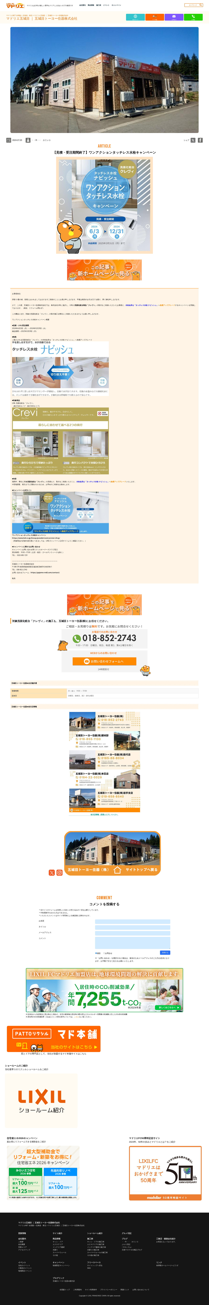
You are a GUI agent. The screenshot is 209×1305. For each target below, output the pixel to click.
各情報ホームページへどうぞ (167, 1265)
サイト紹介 (57, 1233)
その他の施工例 (93, 1255)
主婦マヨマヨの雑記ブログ (132, 1250)
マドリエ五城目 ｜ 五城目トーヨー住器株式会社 (51, 15)
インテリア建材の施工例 (96, 1247)
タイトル (42, 927)
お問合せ (108, 953)
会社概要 (21, 1244)
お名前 (41, 921)
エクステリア (58, 1244)
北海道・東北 (28, 15)
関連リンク (125, 1290)
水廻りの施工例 (93, 1250)
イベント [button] (106, 5)
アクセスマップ (24, 1250)
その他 (55, 1255)
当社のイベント (24, 1265)
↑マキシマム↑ (127, 1247)
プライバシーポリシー (108, 1290)
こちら (76, 1017)
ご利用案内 (77, 1290)
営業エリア (22, 1247)
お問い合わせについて (140, 1290)
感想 (99, 953)
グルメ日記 (126, 1233)
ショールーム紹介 (95, 1233)
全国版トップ (65, 1290)
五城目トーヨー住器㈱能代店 (64, 1281)
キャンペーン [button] (116, 5)
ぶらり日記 (126, 1244)
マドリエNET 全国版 (13, 15)
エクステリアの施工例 (95, 1244)
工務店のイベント (25, 1268)
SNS (89, 1268)
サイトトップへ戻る (94, 1265)
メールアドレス (45, 932)
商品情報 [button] (91, 5)
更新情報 (22, 1233)
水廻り (55, 1250)
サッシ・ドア (58, 1242)
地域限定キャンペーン (61, 1265)
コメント (42, 938)
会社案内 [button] (82, 5)
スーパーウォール (59, 1252)
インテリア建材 (59, 1247)
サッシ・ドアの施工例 (95, 1242)
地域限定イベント (25, 1271)
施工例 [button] (98, 5)
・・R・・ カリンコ (130, 1242)
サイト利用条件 (91, 1290)
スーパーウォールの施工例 (97, 1252)
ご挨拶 (20, 1242)
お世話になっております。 (166, 1242)
